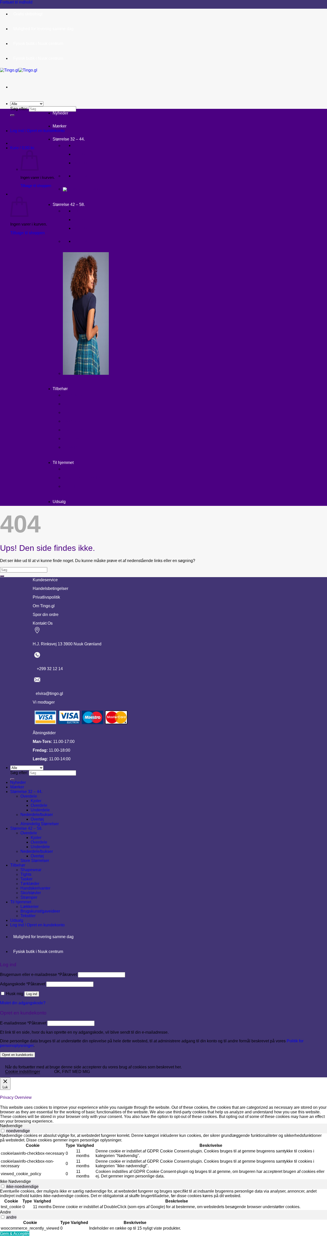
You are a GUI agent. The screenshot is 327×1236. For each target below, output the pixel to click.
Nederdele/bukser (36, 814)
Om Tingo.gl (44, 606)
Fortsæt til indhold (16, 2)
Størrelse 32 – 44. (69, 139)
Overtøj (81, 176)
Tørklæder (73, 421)
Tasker (69, 413)
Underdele (83, 163)
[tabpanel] (163, 1156)
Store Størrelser (34, 860)
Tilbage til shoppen (35, 185)
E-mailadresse (23, 1023)
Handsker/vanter (79, 430)
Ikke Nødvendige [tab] (15, 1181)
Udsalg (59, 501)
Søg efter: (19, 109)
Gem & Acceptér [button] (14, 1233)
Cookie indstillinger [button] (22, 1071)
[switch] (2, 1130)
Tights (69, 404)
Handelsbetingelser (50, 588)
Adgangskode (22, 984)
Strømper (72, 447)
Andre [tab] (5, 1212)
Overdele (82, 154)
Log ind (31, 994)
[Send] (12, 115)
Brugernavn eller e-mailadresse (38, 974)
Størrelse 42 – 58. (69, 204)
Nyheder (60, 113)
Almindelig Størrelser (39, 824)
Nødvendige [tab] (11, 1126)
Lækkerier (73, 469)
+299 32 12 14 (48, 669)
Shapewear (73, 395)
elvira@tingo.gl (48, 693)
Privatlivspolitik (46, 597)
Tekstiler (72, 486)
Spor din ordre (46, 614)
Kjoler (79, 146)
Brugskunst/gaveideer (84, 478)
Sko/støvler (75, 439)
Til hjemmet (63, 462)
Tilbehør (60, 389)
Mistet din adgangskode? (22, 1003)
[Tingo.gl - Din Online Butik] (18, 70)
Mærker (59, 126)
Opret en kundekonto (17, 1055)
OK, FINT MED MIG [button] (72, 1071)
